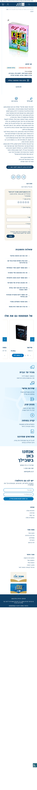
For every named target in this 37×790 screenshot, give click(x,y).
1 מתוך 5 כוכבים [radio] (28, 202)
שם (28, 217)
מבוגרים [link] (11, 73)
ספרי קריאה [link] (21, 7)
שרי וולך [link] (30, 350)
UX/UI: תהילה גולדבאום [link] (18, 598)
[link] (35, 765)
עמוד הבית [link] (30, 7)
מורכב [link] (21, 75)
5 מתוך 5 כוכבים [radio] (18, 202)
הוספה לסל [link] (17, 355)
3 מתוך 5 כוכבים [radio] (23, 202)
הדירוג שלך (26, 199)
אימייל (28, 223)
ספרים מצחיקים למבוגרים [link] (18, 9)
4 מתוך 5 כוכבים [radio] (21, 202)
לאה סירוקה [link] (3, 350)
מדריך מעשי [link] (28, 75)
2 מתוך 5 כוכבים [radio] (26, 202)
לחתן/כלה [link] (18, 73)
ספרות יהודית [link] (15, 75)
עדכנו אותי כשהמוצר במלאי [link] (17, 80)
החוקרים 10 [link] (27, 347)
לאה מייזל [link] (30, 101)
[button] (35, 1)
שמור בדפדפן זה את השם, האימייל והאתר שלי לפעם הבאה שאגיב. (20, 232)
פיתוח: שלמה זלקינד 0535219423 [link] (18, 606)
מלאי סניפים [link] (11, 67)
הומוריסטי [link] (25, 73)
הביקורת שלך (26, 207)
